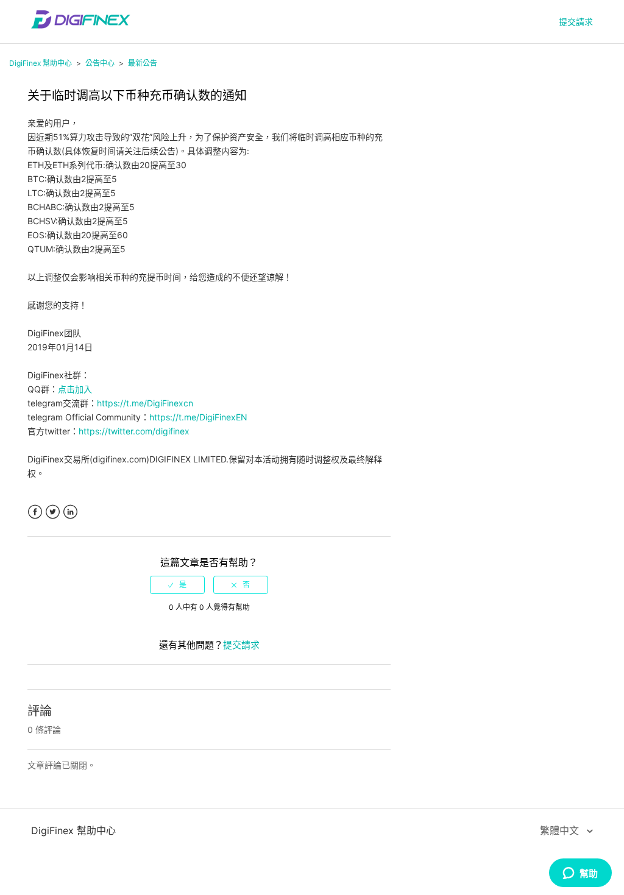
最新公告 (142, 63)
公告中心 (100, 63)
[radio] (177, 585)
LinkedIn (70, 512)
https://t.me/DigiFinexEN (198, 417)
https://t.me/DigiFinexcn (145, 403)
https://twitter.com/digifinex (134, 431)
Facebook (35, 512)
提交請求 (576, 21)
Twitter (52, 512)
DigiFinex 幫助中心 (40, 63)
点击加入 (75, 389)
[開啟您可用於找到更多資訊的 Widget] (580, 873)
